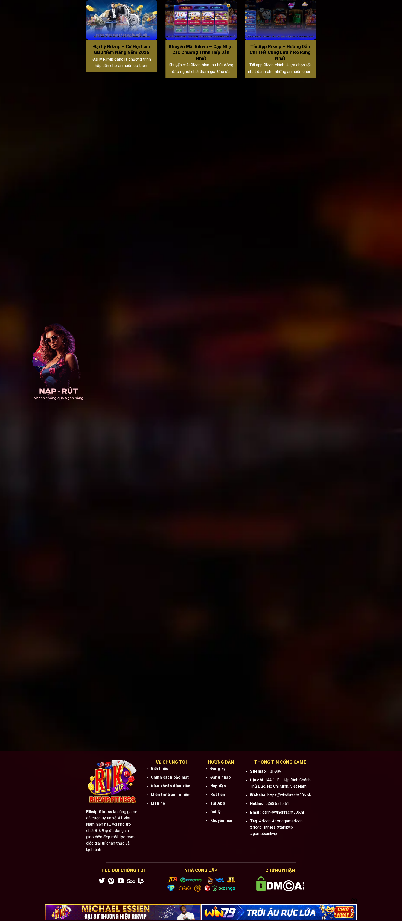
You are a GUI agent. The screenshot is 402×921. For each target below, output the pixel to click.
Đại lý (215, 812)
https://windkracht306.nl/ (289, 795)
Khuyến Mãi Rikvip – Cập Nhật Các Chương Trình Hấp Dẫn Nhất (201, 52)
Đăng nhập (220, 777)
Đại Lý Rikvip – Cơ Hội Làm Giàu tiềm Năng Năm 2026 (121, 49)
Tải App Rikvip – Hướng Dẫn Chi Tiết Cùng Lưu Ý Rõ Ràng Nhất (280, 52)
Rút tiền (217, 794)
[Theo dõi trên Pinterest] (111, 881)
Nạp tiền (218, 786)
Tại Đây (274, 771)
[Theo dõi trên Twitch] (141, 881)
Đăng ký (217, 768)
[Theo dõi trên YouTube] (121, 881)
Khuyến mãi (221, 820)
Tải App (217, 803)
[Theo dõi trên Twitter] (102, 881)
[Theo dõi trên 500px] (131, 881)
